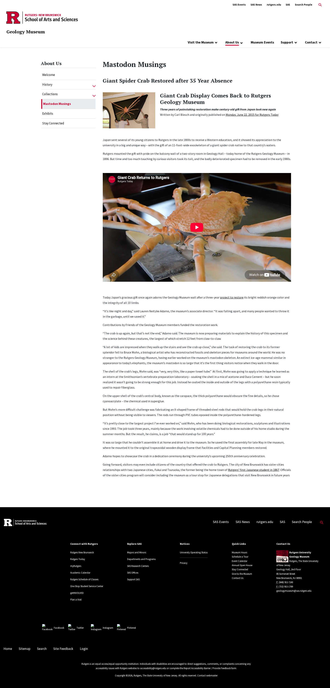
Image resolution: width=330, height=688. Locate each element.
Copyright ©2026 (123, 675)
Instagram (108, 627)
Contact (311, 42)
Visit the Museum (201, 42)
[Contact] (320, 42)
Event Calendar (239, 560)
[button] (94, 84)
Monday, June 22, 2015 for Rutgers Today (252, 115)
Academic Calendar (80, 572)
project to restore (231, 297)
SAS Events (239, 4)
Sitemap (24, 649)
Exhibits (47, 113)
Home (7, 649)
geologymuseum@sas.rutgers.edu (293, 590)
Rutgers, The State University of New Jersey (155, 675)
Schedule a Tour (240, 556)
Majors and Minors (136, 552)
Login (84, 649)
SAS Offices (132, 572)
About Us (232, 42)
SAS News (256, 4)
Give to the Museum (242, 573)
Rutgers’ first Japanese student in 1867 (253, 470)
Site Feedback (63, 649)
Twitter (80, 627)
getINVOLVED (77, 592)
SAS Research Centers (138, 565)
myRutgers (75, 565)
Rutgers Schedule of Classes (84, 579)
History (47, 84)
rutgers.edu (274, 4)
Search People (303, 4)
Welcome (48, 75)
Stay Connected (53, 123)
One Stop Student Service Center (86, 586)
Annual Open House (242, 565)
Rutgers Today (77, 559)
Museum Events (262, 42)
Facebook (59, 627)
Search (42, 649)
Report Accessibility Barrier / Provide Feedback (207, 668)
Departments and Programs (141, 559)
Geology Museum (25, 32)
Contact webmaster (207, 675)
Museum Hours (239, 552)
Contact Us (237, 577)
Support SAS (133, 579)
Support (287, 42)
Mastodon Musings (57, 104)
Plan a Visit (76, 599)
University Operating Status (194, 552)
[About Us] (241, 42)
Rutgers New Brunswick (82, 552)
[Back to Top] (321, 678)
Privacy (183, 562)
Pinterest (131, 627)
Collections (50, 94)
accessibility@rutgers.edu (153, 668)
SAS (288, 4)
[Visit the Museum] (216, 42)
